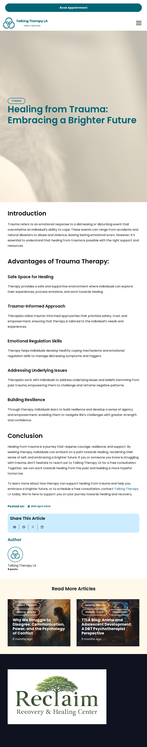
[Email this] (14, 527)
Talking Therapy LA (22, 565)
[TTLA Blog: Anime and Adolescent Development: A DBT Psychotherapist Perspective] (108, 622)
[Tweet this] (33, 527)
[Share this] (23, 527)
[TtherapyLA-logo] (25, 23)
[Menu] (139, 23)
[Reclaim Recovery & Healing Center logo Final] (57, 696)
